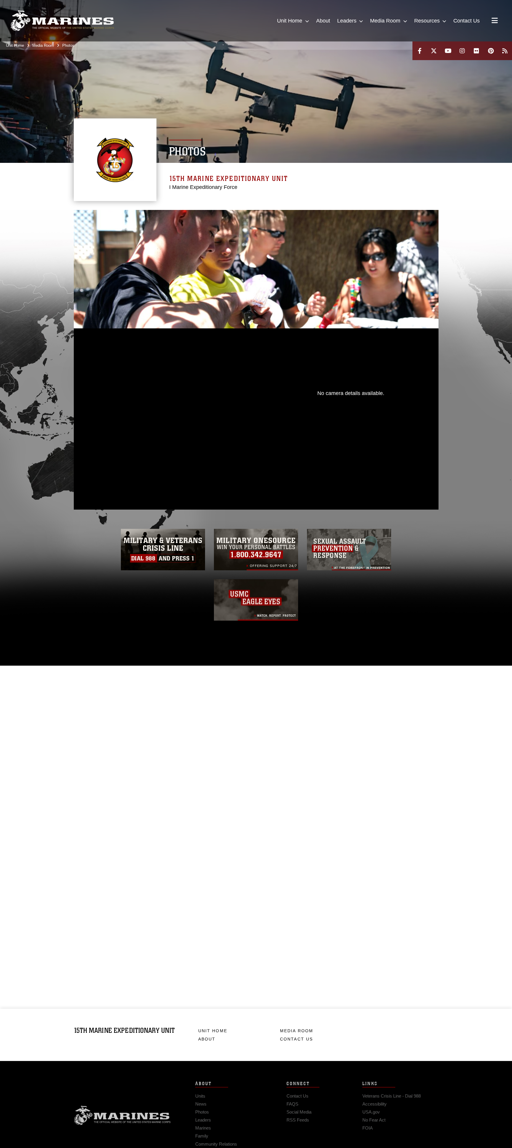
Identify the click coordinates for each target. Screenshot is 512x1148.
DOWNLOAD (141, 440)
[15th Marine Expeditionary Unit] (62, 20)
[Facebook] (419, 50)
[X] (434, 50)
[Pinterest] (491, 50)
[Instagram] (462, 50)
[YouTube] (448, 50)
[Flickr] (476, 50)
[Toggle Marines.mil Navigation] (495, 21)
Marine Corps (122, 1113)
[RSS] (505, 50)
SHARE (191, 440)
